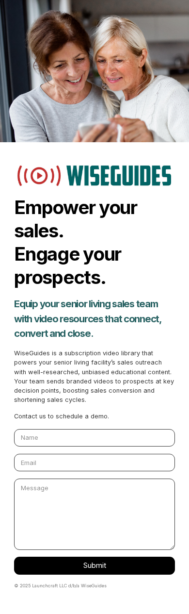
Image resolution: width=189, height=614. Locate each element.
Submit (94, 565)
